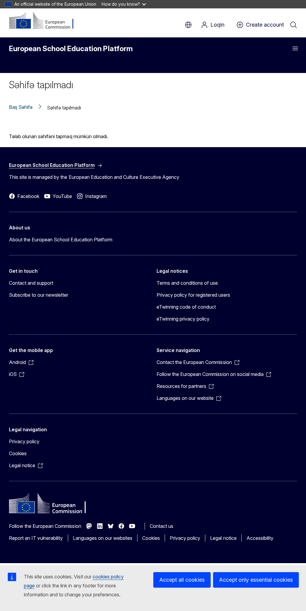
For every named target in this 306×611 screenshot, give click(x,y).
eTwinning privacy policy (183, 319)
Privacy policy (24, 441)
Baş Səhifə (21, 107)
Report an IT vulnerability (36, 538)
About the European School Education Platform (60, 240)
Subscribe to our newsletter (38, 295)
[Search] (293, 25)
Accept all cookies (182, 580)
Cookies (18, 453)
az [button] (188, 24)
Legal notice (223, 538)
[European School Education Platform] (45, 21)
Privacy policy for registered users (193, 295)
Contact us (161, 526)
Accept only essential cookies (256, 580)
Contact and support (31, 283)
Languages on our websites (102, 538)
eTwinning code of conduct (186, 307)
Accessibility (260, 538)
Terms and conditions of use (187, 283)
